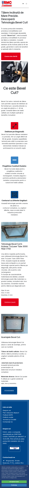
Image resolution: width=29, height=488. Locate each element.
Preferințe (14, 485)
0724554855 (9, 391)
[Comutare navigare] (26, 3)
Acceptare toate (14, 481)
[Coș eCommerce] (23, 3)
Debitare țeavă (9, 302)
